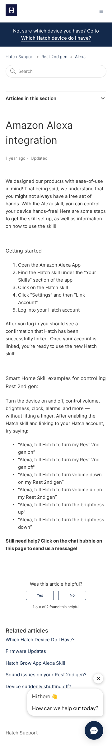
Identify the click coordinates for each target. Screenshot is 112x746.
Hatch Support (20, 56)
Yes (40, 595)
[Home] (11, 14)
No (72, 595)
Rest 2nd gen (55, 56)
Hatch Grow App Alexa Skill (35, 663)
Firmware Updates (26, 651)
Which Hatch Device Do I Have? (40, 640)
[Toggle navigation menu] (101, 11)
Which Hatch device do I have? (56, 38)
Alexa (80, 56)
